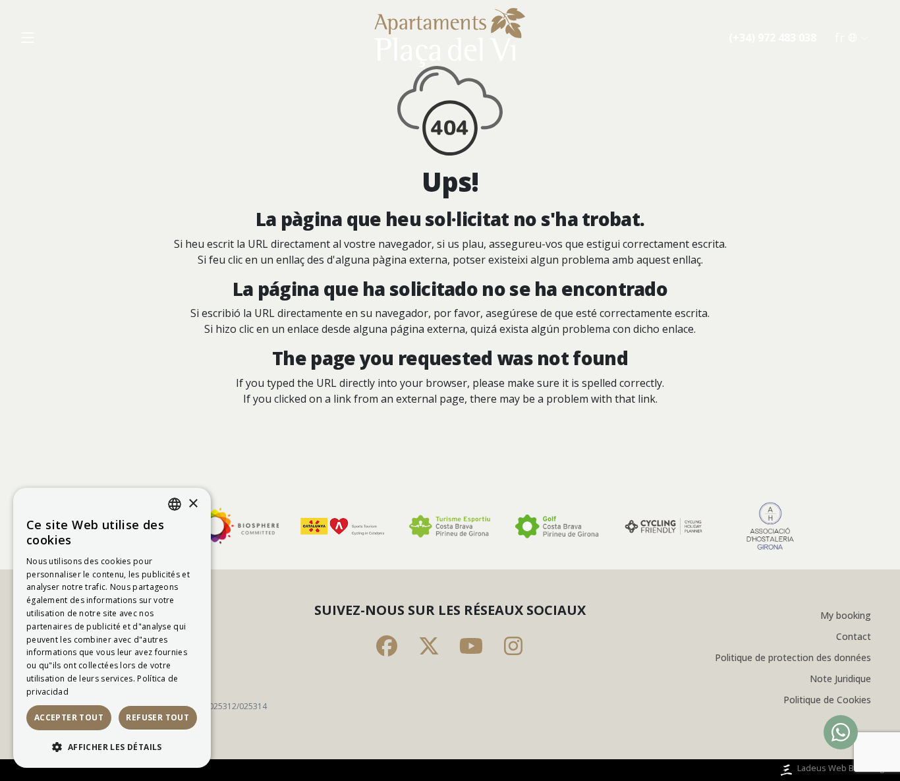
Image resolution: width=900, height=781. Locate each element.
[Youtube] (471, 645)
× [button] (193, 504)
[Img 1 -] (236, 526)
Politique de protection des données (793, 657)
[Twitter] (428, 645)
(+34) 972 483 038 (772, 37)
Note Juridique (840, 678)
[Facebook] (386, 645)
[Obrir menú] (27, 37)
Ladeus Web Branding (840, 768)
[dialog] (112, 628)
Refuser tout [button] (157, 717)
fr (840, 37)
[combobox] (174, 504)
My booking (845, 615)
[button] (112, 747)
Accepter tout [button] (68, 717)
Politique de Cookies (827, 699)
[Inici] (449, 37)
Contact (853, 636)
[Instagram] (513, 645)
